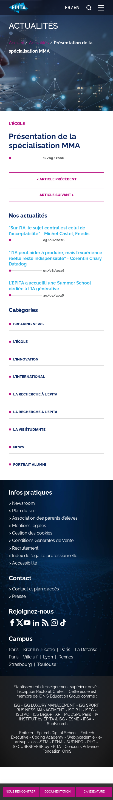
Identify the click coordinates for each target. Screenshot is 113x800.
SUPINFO (74, 742)
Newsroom (23, 503)
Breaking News (28, 324)
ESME (74, 719)
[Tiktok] (63, 622)
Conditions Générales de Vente (43, 540)
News (18, 447)
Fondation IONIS (57, 751)
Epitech (26, 733)
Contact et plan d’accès (35, 589)
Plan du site (23, 510)
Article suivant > (56, 195)
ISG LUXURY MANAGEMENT (49, 705)
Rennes (65, 657)
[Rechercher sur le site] (89, 8)
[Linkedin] (36, 622)
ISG (17, 705)
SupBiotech (57, 724)
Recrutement (25, 548)
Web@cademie (81, 737)
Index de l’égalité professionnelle (44, 555)
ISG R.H (74, 710)
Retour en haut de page (94, 772)
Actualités (39, 42)
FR (67, 7)
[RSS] (45, 622)
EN (77, 7)
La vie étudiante (29, 429)
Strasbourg (20, 664)
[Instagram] (54, 622)
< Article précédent (57, 179)
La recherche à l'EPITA (35, 394)
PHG (91, 742)
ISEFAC (22, 714)
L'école (20, 342)
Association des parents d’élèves (45, 518)
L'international (29, 377)
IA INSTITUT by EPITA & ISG (58, 716)
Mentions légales (29, 525)
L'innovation (25, 359)
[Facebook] (12, 622)
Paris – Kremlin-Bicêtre (32, 649)
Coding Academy (47, 737)
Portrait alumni (29, 464)
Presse (19, 596)
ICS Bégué (42, 714)
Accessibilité (24, 563)
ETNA (57, 742)
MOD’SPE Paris (77, 714)
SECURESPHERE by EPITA (37, 746)
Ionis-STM (39, 742)
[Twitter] (19, 622)
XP (57, 714)
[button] (101, 7)
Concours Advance (81, 746)
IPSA (87, 719)
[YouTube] (27, 622)
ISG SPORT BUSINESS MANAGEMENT (57, 707)
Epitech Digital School (57, 733)
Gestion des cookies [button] (32, 533)
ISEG (89, 710)
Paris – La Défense (78, 649)
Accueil (16, 42)
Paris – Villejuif (23, 657)
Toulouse (46, 664)
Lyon (48, 657)
